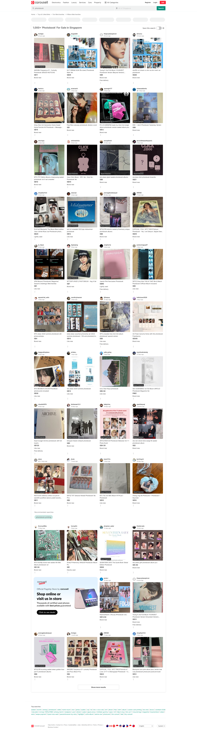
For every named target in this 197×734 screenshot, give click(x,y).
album (124, 710)
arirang (45, 710)
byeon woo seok (53, 714)
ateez (162, 712)
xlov (73, 710)
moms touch (66, 710)
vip (88, 710)
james (78, 710)
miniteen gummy (102, 712)
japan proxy (92, 712)
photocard (106, 714)
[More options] (35, 83)
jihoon (111, 710)
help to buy (121, 712)
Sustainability (72, 725)
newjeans (68, 712)
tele (122, 714)
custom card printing (135, 710)
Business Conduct (53, 727)
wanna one (98, 714)
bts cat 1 (129, 712)
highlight (81, 714)
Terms (95, 725)
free (115, 710)
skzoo (152, 710)
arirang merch (58, 712)
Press (65, 725)
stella (59, 710)
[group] (66, 598)
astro (33, 714)
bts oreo (145, 710)
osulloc (83, 710)
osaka (84, 712)
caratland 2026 (160, 710)
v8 (115, 712)
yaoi (73, 712)
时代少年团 (49, 712)
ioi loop (41, 712)
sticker (78, 712)
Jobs (79, 725)
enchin (39, 710)
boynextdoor (154, 712)
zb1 (106, 710)
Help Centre (51, 725)
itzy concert (128, 714)
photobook (52, 710)
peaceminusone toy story (68, 714)
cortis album (89, 714)
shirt (119, 710)
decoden (35, 712)
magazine (145, 712)
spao (111, 712)
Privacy (100, 725)
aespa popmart (41, 714)
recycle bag (137, 712)
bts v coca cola (98, 710)
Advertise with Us (87, 725)
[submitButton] (161, 8)
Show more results (98, 687)
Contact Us (59, 725)
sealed (33, 710)
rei (91, 710)
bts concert (115, 714)
